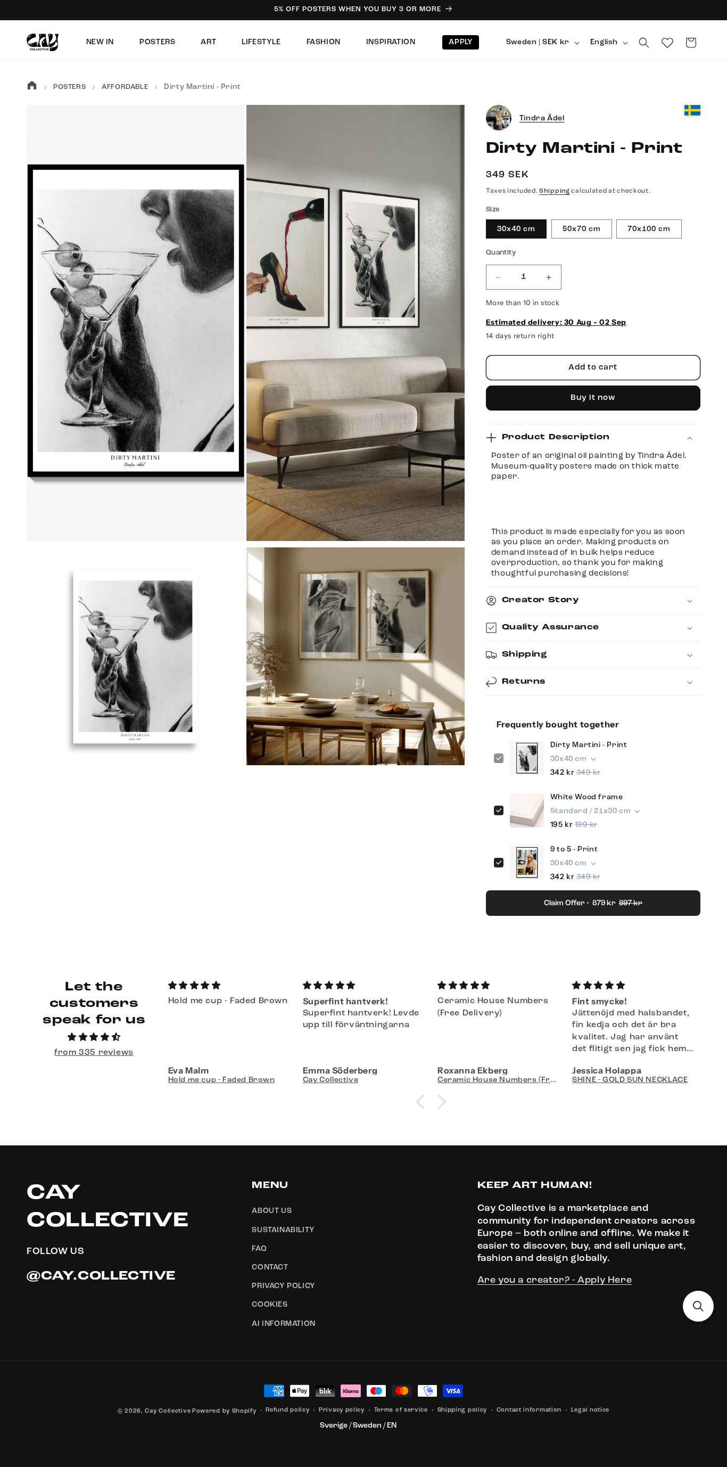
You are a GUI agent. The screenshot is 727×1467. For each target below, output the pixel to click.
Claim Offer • (593, 903)
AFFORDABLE (125, 87)
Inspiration (391, 42)
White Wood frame (586, 797)
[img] (94, 1037)
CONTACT (270, 1267)
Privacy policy (342, 1410)
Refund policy (287, 1410)
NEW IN (100, 42)
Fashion (324, 42)
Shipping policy (462, 1410)
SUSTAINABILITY (283, 1230)
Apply (461, 42)
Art (208, 42)
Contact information (529, 1410)
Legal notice (590, 1410)
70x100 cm (649, 229)
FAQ (259, 1248)
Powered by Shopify (224, 1411)
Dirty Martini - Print (588, 745)
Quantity (501, 253)
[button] (644, 42)
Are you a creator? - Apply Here (554, 1280)
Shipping (554, 191)
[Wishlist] (667, 42)
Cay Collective (168, 1411)
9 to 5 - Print (574, 849)
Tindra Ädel (542, 118)
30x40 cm (516, 229)
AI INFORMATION (283, 1323)
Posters (157, 42)
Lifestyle (261, 42)
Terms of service (401, 1410)
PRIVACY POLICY (283, 1286)
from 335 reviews (94, 1053)
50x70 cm (582, 229)
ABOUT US (272, 1211)
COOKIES (269, 1305)
